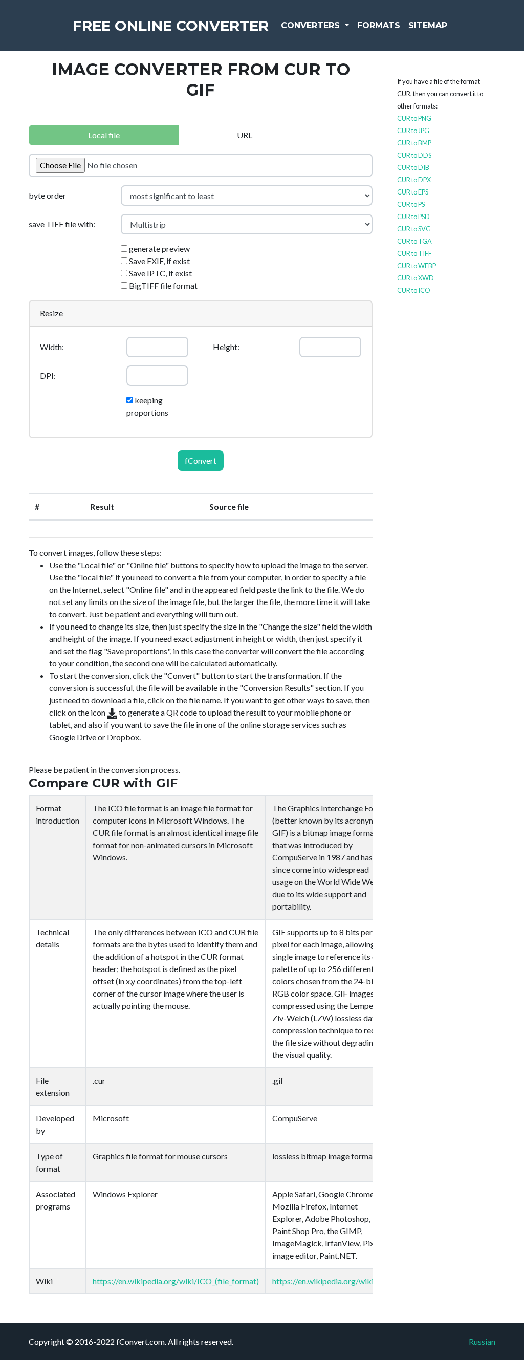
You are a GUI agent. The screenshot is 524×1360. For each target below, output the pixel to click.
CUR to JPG (413, 130)
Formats (378, 25)
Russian (482, 1341)
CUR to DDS (414, 155)
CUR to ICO (413, 290)
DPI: (48, 375)
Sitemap (427, 25)
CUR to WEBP (416, 266)
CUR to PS (411, 204)
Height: (226, 347)
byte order (47, 195)
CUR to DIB (413, 167)
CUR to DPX (414, 180)
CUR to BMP (414, 143)
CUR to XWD (415, 278)
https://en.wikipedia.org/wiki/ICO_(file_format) (176, 1281)
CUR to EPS (412, 192)
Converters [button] (311, 25)
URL (244, 135)
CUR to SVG (414, 229)
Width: (52, 347)
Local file (104, 135)
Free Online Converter (171, 25)
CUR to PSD (413, 216)
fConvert (200, 460)
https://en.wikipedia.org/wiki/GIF (331, 1281)
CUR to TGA (414, 241)
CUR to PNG (414, 118)
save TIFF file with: (62, 224)
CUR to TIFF (414, 253)
